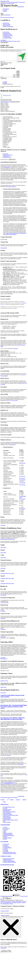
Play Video (12, 637)
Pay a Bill (3, 3)
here (23, 437)
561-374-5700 (22, 463)
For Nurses (9, 797)
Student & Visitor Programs (8, 860)
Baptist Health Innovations (8, 835)
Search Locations (6, 24)
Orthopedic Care (6, 156)
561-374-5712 (22, 476)
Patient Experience (7, 818)
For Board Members (7, 847)
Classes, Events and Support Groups (10, 815)
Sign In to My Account (9, 3)
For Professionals (6, 36)
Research (5, 839)
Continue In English (5, 910)
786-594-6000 (20, 764)
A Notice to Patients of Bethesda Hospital (11, 189)
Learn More (3, 525)
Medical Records (6, 816)
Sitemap (11, 903)
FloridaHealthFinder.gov (10, 782)
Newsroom (5, 829)
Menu (2, 13)
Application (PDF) (4, 573)
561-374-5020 (22, 479)
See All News (3, 692)
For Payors (5, 848)
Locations (5, 10)
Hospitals (5, 82)
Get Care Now (6, 32)
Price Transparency (7, 812)
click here (16, 348)
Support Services (7, 488)
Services (5, 11)
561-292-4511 (22, 478)
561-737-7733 (8, 95)
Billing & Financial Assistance (9, 811)
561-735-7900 (22, 498)
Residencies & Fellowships (8, 858)
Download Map (4, 247)
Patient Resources (6, 33)
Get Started (3, 611)
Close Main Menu (4, 42)
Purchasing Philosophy (8, 834)
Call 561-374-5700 (4, 602)
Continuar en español (5, 915)
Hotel (4, 821)
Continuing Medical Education (9, 862)
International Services (7, 34)
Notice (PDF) (3, 547)
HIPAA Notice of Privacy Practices (8, 901)
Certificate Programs (7, 859)
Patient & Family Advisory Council (10, 819)
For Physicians (4, 797)
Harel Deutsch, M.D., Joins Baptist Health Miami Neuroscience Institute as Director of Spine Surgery (14, 707)
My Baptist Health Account (8, 807)
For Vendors (5, 851)
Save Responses (4, 951)
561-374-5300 (22, 482)
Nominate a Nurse (4, 680)
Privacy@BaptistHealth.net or (13, 233)
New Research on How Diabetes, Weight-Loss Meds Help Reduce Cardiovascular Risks (13, 718)
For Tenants (5, 850)
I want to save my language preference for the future (13, 916)
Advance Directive (7, 817)
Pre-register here (4, 658)
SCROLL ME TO (12, 159)
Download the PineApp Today (7, 864)
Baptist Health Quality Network (9, 853)
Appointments (7, 14)
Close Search (3, 78)
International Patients (7, 814)
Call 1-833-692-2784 (9, 41)
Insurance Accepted (7, 809)
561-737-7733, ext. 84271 (12, 400)
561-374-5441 (22, 484)
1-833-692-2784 (11, 2)
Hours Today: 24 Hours (15, 101)
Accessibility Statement (16, 902)
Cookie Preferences (7, 902)
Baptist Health (6, 167)
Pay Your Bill (3, 595)
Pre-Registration (6, 810)
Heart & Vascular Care (7, 154)
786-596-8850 (22, 233)
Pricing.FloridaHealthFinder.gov (7, 783)
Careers (20, 2)
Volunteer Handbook (7, 837)
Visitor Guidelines (7, 822)
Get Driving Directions (5, 101)
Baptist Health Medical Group (9, 852)
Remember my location (7, 62)
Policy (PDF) (11, 573)
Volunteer (5, 836)
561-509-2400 (22, 508)
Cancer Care (5, 153)
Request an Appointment (8, 26)
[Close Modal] (11, 927)
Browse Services (6, 25)
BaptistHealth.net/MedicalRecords (8, 539)
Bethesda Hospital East (8, 447)
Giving (23, 2)
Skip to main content (5, 1)
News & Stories (6, 828)
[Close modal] (1, 639)
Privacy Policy (19, 901)
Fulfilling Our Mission (7, 833)
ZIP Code (2, 61)
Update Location (4, 64)
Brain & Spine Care (7, 157)
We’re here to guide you (11, 186)
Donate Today (3, 687)
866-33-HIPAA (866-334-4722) (9, 234)
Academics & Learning (8, 35)
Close (10, 951)
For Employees (15, 797)
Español (16, 2)
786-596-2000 (3, 948)
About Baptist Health (7, 37)
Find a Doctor (6, 8)
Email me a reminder (6, 950)
